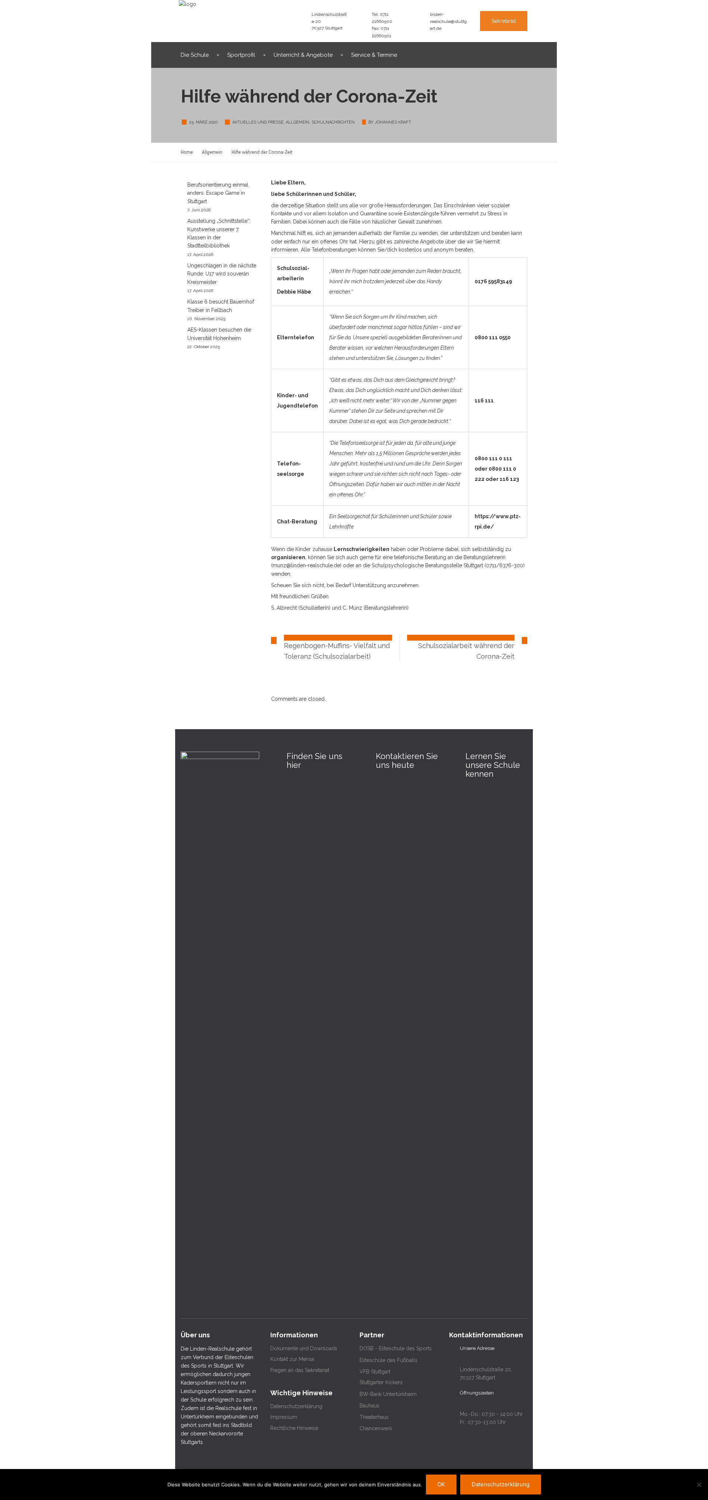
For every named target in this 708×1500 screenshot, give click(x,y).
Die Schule (195, 55)
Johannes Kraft (393, 122)
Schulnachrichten (333, 122)
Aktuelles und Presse (258, 122)
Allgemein (297, 122)
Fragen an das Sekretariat (299, 1370)
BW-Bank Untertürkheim (388, 1394)
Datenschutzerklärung (296, 1406)
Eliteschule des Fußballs (388, 1360)
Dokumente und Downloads (303, 1348)
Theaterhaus (374, 1417)
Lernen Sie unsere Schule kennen (492, 765)
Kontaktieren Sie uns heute (407, 760)
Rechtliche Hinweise (294, 1428)
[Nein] (698, 1484)
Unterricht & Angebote (303, 55)
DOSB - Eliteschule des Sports (396, 1348)
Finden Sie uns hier (314, 760)
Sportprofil (241, 55)
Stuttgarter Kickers (381, 1382)
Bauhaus (369, 1406)
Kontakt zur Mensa (292, 1359)
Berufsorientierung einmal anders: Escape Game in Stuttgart (218, 193)
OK (441, 1484)
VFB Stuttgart (375, 1372)
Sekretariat (504, 21)
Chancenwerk (376, 1428)
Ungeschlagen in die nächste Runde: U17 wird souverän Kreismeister (221, 274)
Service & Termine (374, 55)
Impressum (283, 1417)
